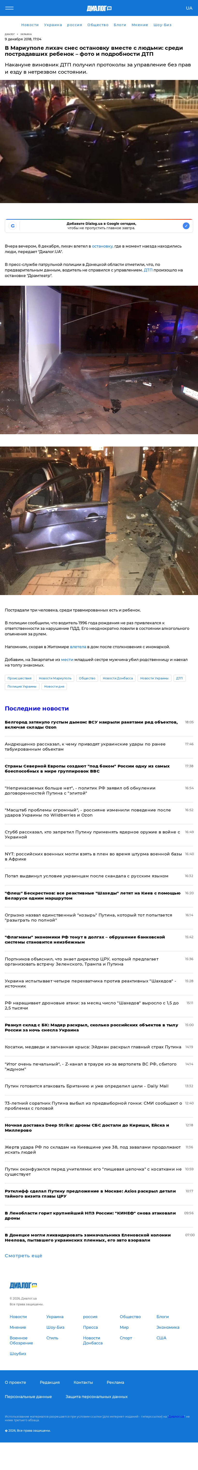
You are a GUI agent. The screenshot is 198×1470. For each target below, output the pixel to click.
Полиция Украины (22, 686)
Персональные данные (28, 1396)
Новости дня (54, 686)
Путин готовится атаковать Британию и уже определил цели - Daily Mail (87, 1086)
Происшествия (19, 678)
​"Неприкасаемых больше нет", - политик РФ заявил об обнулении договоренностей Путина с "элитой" (80, 790)
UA (189, 8)
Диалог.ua (176, 1416)
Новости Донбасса (118, 678)
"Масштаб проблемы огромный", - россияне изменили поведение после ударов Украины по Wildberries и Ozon (88, 812)
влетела (78, 647)
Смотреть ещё (23, 1255)
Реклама (115, 1382)
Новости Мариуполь (55, 678)
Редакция (50, 1382)
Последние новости (37, 708)
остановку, (102, 246)
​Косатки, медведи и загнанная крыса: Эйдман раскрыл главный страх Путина (93, 1046)
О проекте (15, 1382)
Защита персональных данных (97, 1396)
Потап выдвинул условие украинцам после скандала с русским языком (87, 875)
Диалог (10, 34)
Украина (26, 34)
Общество (87, 678)
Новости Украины (154, 678)
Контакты (83, 1382)
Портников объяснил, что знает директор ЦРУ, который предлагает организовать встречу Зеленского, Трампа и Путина (81, 961)
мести (67, 659)
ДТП (148, 270)
